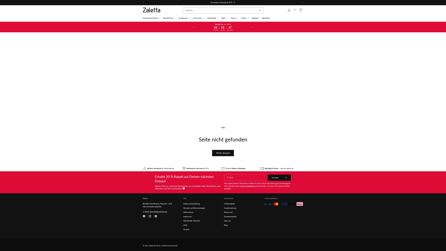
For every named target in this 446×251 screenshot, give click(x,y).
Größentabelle (229, 204)
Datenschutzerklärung (248, 186)
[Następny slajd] (252, 27)
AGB (185, 225)
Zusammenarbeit (230, 216)
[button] (151, 18)
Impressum (187, 216)
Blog (226, 225)
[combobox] (223, 10)
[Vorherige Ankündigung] (143, 2)
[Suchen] (260, 10)
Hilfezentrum (188, 212)
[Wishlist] (295, 10)
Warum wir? (228, 212)
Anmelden (275, 178)
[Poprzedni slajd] (193, 27)
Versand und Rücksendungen (194, 208)
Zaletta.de (152, 246)
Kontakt (186, 229)
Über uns (227, 221)
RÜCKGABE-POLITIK (191, 221)
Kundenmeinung (230, 208)
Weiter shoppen (223, 153)
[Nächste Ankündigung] (302, 2)
